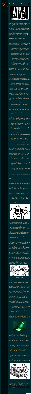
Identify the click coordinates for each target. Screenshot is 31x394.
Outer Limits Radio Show (4, 4)
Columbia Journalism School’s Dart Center (23, 109)
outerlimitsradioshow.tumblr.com (24, 383)
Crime (27, 385)
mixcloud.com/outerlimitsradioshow (18, 382)
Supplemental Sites (4, 11)
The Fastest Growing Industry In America (15, 3)
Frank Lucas (15, 138)
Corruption (26, 385)
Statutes (10, 387)
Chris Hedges (12, 385)
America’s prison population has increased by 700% (15, 37)
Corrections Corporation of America (21, 385)
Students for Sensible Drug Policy (14, 387)
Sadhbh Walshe (20, 69)
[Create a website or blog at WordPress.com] (9, 392)
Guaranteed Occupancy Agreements (17, 228)
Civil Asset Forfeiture (15, 385)
